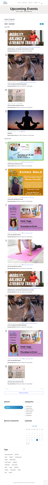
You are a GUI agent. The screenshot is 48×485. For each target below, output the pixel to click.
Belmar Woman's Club (9, 454)
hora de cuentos (8, 462)
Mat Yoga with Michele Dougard (15, 266)
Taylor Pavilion (13, 469)
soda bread (16, 467)
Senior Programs (29, 411)
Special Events (29, 413)
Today (24, 388)
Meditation (10, 133)
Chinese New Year (18, 457)
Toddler (19, 469)
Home (17, 11)
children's (11, 457)
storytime (6, 469)
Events (21, 11)
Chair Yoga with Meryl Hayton (14, 234)
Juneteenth (15, 462)
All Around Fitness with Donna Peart (16, 105)
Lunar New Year (14, 464)
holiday (6, 459)
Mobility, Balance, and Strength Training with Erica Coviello (21, 48)
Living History (7, 464)
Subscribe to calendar (23, 392)
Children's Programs (30, 410)
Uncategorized (28, 415)
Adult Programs (29, 406)
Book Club (16, 454)
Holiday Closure (12, 459)
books (6, 457)
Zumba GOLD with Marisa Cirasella (15, 199)
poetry (6, 467)
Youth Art (10, 472)
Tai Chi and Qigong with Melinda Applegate (17, 84)
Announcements (29, 408)
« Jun (28, 443)
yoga (6, 472)
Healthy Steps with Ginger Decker (15, 163)
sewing (10, 467)
